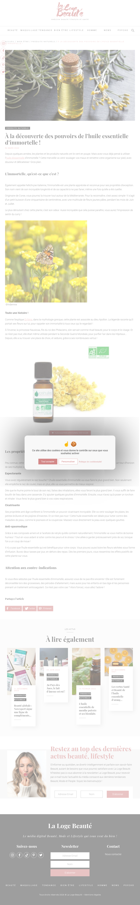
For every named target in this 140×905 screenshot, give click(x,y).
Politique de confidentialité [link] (90, 461)
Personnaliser (68, 461)
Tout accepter (47, 461)
